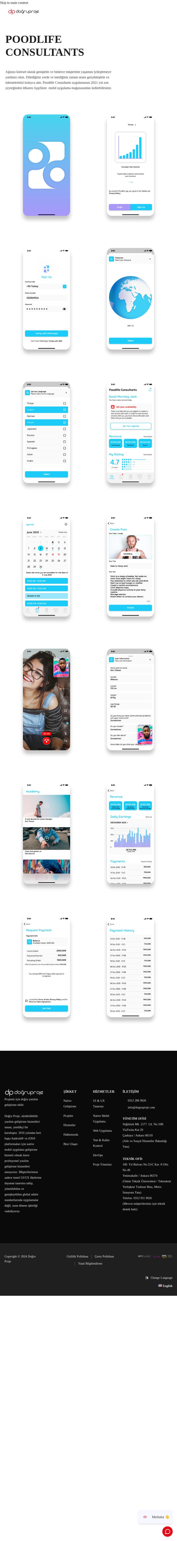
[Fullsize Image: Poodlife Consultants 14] (130, 966)
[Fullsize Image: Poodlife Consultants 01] (46, 165)
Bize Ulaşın (70, 1144)
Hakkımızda (70, 1134)
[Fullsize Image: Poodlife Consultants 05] (46, 432)
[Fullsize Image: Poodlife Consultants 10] (130, 699)
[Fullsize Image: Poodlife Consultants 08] (130, 566)
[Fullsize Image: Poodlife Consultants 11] (46, 833)
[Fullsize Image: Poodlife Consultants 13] (46, 966)
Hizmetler (69, 1125)
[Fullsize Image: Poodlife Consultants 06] (130, 432)
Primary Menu (165, 12)
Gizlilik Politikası (77, 1256)
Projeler (68, 1115)
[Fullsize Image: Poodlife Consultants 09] (46, 699)
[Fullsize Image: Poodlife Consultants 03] (46, 298)
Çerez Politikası (104, 1256)
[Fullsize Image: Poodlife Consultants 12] (130, 833)
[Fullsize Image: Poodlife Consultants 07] (46, 566)
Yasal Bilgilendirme (90, 1263)
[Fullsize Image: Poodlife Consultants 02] (130, 165)
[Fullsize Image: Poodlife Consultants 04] (130, 298)
